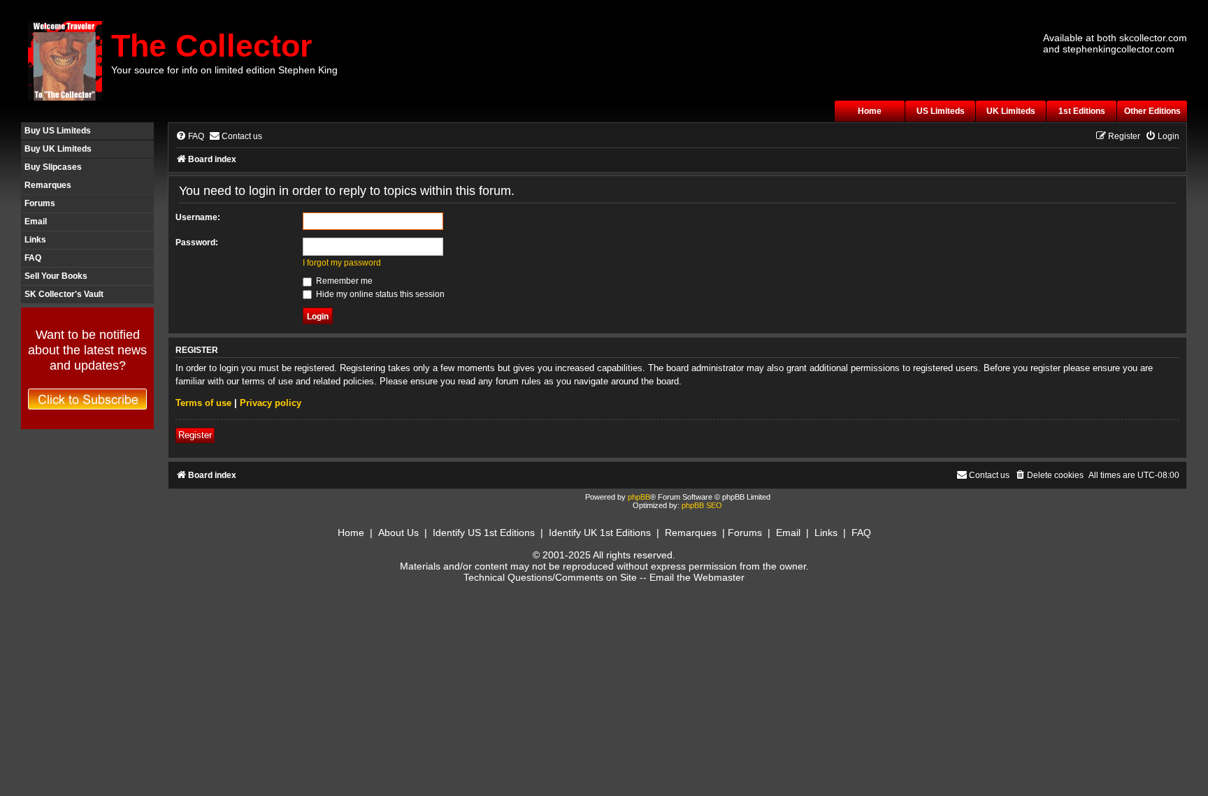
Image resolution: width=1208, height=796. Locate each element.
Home (870, 111)
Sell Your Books (55, 276)
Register (195, 435)
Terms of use (203, 403)
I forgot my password (342, 263)
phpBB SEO (702, 505)
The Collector (211, 46)
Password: (196, 242)
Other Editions (1152, 111)
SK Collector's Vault (63, 294)
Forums (39, 203)
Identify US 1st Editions (484, 532)
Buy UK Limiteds (58, 149)
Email (35, 221)
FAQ (32, 258)
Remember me (343, 281)
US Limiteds (940, 111)
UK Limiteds (1010, 111)
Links (35, 240)
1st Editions (1081, 111)
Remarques (47, 185)
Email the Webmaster (697, 577)
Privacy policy (270, 403)
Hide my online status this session (379, 294)
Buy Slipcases (53, 167)
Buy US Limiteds (57, 131)
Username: (197, 217)
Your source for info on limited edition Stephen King (224, 69)
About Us (398, 532)
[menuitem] (189, 136)
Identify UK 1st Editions (600, 532)
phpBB (639, 497)
